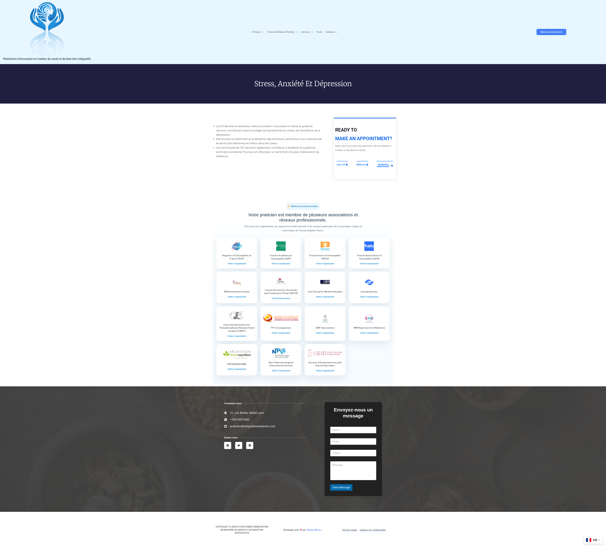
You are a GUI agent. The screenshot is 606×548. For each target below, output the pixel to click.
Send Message (341, 487)
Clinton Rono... (314, 530)
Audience (330, 32)
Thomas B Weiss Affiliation (280, 32)
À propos (256, 32)
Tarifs (319, 32)
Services (305, 32)
